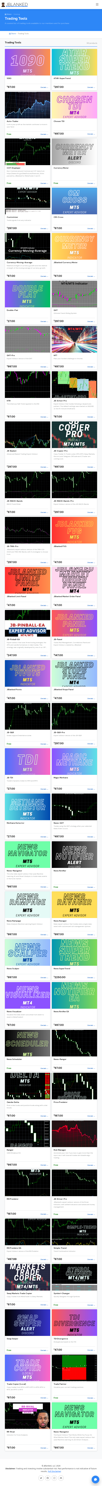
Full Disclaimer (54, 1471)
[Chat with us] (95, 1479)
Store (9, 14)
